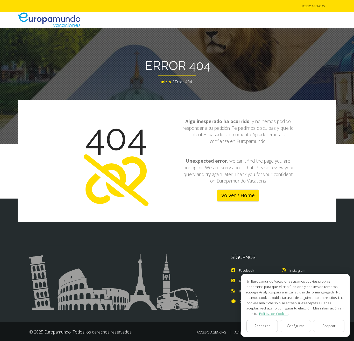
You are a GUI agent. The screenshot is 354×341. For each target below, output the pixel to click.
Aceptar (328, 325)
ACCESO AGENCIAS (313, 6)
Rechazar (262, 325)
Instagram (297, 270)
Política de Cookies (273, 313)
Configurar (295, 325)
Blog (242, 291)
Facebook (246, 270)
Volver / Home (238, 195)
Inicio (166, 81)
